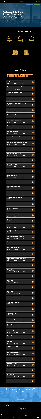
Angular (10, 74)
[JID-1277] (33, 155)
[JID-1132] (33, 282)
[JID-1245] (33, 365)
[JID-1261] (33, 232)
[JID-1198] (33, 320)
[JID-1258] (33, 248)
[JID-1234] (33, 342)
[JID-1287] (33, 105)
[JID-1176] (33, 315)
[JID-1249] (33, 376)
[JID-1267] (33, 204)
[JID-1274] (33, 166)
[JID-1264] (33, 221)
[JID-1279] (33, 143)
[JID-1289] (33, 99)
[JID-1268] (33, 199)
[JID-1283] (33, 127)
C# (12, 74)
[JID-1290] (33, 94)
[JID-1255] (33, 265)
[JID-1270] (33, 188)
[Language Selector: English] (21, 1)
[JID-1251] (33, 276)
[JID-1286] (33, 110)
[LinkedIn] (1, 414)
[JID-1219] (33, 331)
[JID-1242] (33, 353)
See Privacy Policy (21, 418)
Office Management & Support (29, 74)
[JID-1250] (33, 381)
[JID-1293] (33, 82)
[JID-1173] (33, 309)
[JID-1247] (33, 370)
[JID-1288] (33, 88)
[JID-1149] (33, 287)
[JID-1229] (33, 271)
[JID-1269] (33, 193)
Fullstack (18, 74)
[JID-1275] (33, 160)
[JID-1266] (33, 210)
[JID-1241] (33, 348)
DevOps (15, 74)
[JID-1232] (33, 337)
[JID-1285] (33, 116)
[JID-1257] (33, 254)
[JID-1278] (33, 149)
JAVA (24, 74)
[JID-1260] (33, 237)
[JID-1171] (33, 298)
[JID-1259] (33, 243)
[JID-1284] (33, 121)
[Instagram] (1, 416)
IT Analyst (21, 74)
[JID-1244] (33, 359)
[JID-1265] (33, 215)
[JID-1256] (33, 260)
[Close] (40, 417)
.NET (7, 74)
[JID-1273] (33, 171)
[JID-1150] (33, 293)
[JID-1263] (33, 226)
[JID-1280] (33, 138)
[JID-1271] (33, 182)
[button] (39, 1)
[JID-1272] (33, 177)
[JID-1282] (33, 132)
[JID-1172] (33, 304)
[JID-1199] (33, 326)
